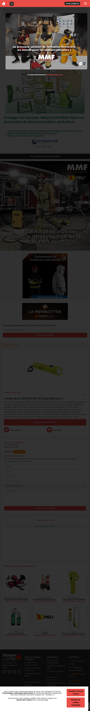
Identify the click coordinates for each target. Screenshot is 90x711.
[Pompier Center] (4, 3)
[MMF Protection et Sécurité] (46, 41)
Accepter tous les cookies (75, 692)
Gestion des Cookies (24, 700)
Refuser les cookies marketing (75, 702)
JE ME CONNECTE (72, 4)
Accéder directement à (45, 75)
